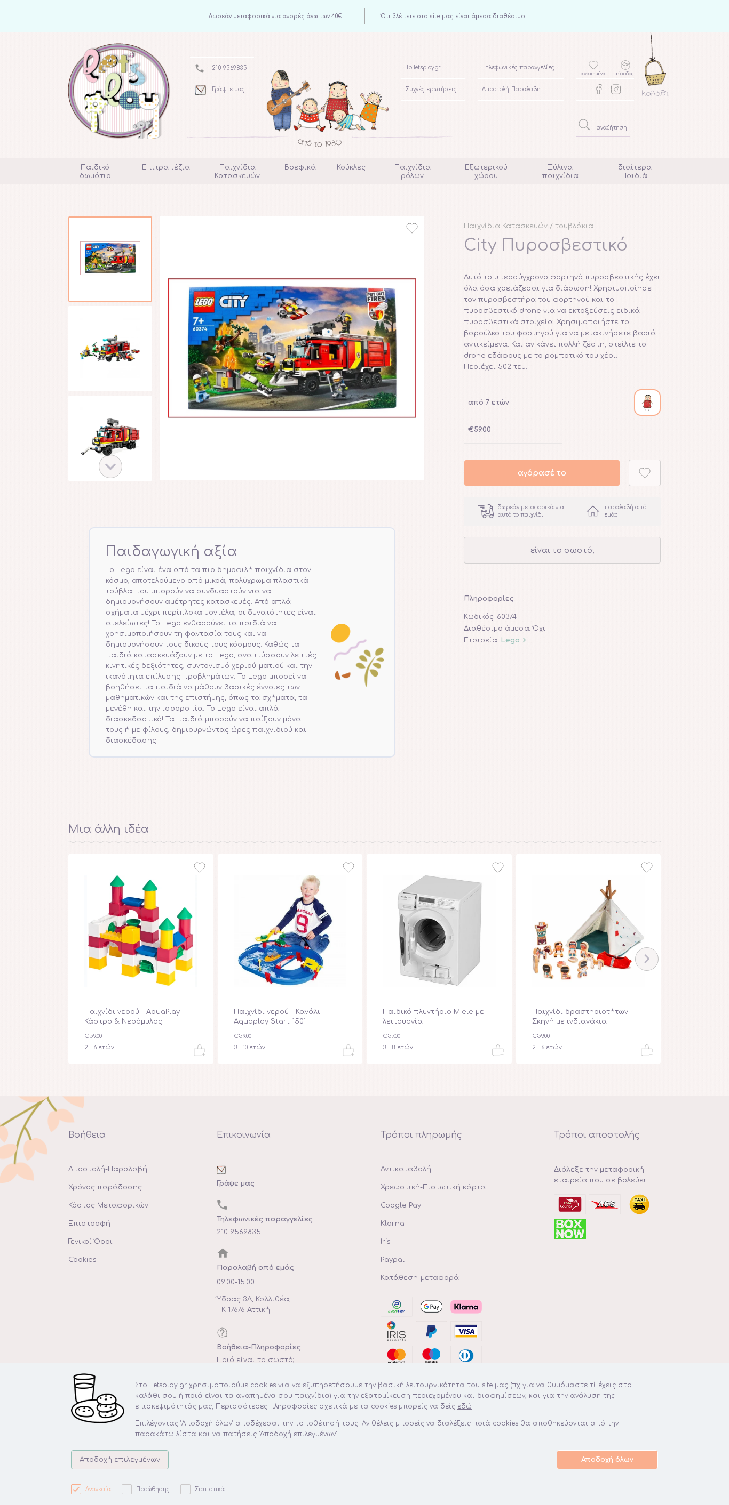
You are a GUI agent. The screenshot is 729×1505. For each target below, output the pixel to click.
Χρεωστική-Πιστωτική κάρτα (433, 1187)
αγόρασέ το (542, 473)
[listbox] (110, 350)
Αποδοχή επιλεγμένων (120, 1459)
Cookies (82, 1259)
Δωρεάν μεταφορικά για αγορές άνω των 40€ (275, 16)
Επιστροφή (89, 1223)
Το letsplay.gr (423, 67)
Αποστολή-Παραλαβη (511, 89)
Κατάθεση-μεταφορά (420, 1278)
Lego (510, 640)
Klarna (393, 1223)
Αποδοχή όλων (607, 1459)
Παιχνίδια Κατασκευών (506, 226)
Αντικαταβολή (406, 1169)
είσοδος (625, 73)
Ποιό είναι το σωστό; (256, 1360)
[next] (110, 466)
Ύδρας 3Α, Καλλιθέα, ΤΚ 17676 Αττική (254, 1304)
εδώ (464, 1406)
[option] (110, 261)
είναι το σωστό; (562, 550)
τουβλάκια (574, 226)
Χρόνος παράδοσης (105, 1187)
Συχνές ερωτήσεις (431, 89)
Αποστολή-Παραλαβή (107, 1169)
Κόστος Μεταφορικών (108, 1205)
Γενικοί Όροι (90, 1241)
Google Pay (401, 1205)
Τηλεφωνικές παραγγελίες (518, 67)
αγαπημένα (593, 73)
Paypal (393, 1259)
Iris (386, 1241)
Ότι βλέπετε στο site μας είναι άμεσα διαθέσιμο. (453, 16)
